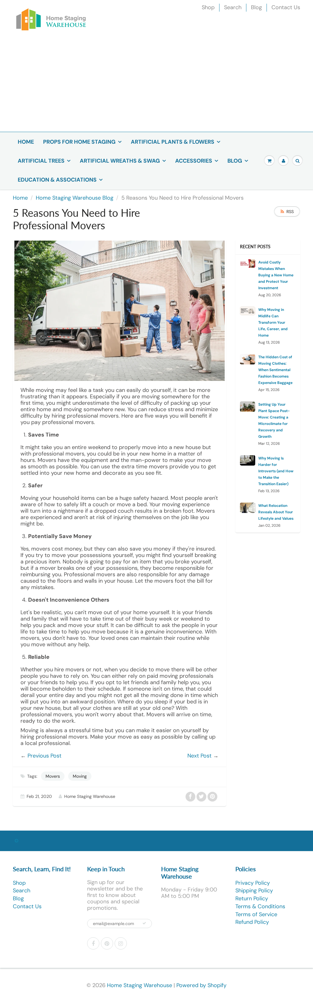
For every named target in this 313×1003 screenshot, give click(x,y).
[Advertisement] (156, 86)
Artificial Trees (41, 160)
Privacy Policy (252, 883)
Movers (53, 776)
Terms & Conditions (260, 906)
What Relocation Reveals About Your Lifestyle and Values (275, 512)
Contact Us (285, 7)
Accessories (193, 160)
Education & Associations (57, 179)
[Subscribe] (144, 923)
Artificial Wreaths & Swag (120, 160)
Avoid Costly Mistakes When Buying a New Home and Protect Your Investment (275, 275)
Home (26, 142)
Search (232, 7)
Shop (208, 7)
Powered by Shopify (201, 985)
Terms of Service (256, 914)
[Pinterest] (107, 943)
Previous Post (44, 755)
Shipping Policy (254, 890)
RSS (290, 211)
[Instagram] (121, 943)
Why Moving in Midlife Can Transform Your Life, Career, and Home (273, 322)
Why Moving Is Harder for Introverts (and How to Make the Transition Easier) (275, 471)
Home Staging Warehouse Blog (74, 197)
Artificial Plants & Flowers (172, 142)
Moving (80, 776)
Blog (256, 7)
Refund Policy (252, 922)
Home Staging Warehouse (139, 985)
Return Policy (251, 898)
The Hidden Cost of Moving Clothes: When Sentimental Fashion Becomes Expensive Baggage (275, 370)
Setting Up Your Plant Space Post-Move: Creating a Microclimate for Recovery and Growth (274, 420)
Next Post (199, 755)
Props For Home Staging (79, 142)
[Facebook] (93, 943)
